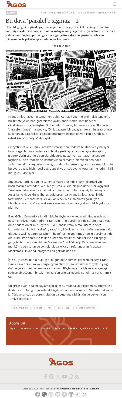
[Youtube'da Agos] (64, 376)
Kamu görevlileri (19, 308)
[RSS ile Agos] (77, 376)
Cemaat (38, 308)
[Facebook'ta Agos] (45, 376)
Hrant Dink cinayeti (85, 308)
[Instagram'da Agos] (51, 376)
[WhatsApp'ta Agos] (70, 376)
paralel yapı (64, 308)
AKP (50, 308)
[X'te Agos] (58, 376)
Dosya (11, 12)
